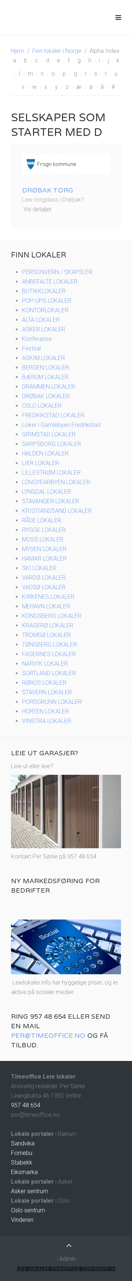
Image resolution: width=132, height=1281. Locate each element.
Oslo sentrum (28, 1210)
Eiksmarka (24, 1172)
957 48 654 (25, 1105)
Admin (67, 1258)
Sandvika (22, 1143)
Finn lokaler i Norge (56, 50)
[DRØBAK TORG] (51, 164)
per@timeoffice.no (48, 1036)
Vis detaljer (37, 209)
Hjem (17, 50)
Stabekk (21, 1162)
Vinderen (22, 1219)
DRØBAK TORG (47, 190)
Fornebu (21, 1152)
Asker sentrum (29, 1191)
